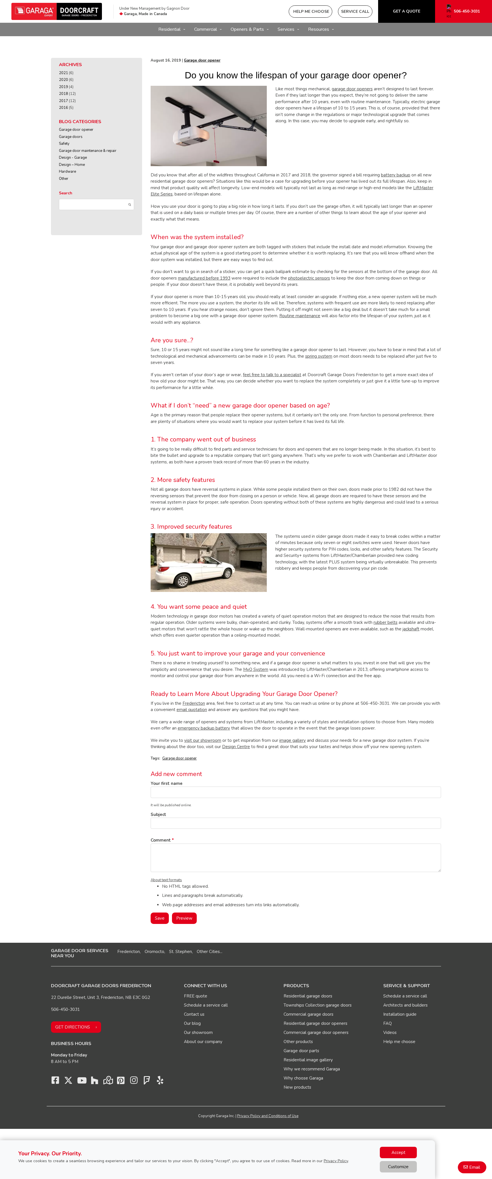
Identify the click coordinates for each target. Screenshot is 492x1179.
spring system (318, 356)
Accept (398, 1152)
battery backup (395, 175)
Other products (298, 1041)
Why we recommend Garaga (312, 1069)
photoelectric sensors (309, 278)
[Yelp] (160, 1082)
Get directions (72, 1027)
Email (474, 1167)
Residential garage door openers (315, 1023)
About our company (203, 1041)
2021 (63, 73)
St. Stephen (180, 951)
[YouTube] (81, 1082)
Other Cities (208, 951)
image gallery (292, 740)
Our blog (192, 1023)
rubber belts (385, 622)
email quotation (192, 709)
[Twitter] (68, 1082)
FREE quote (195, 996)
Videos (390, 1032)
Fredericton (194, 703)
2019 (63, 86)
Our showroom (198, 1032)
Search (65, 193)
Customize (398, 1167)
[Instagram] (134, 1082)
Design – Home (72, 164)
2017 (63, 100)
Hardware (67, 171)
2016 (63, 107)
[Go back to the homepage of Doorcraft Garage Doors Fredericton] (56, 11)
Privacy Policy (336, 1161)
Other (63, 178)
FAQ (387, 1023)
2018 (63, 93)
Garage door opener (76, 129)
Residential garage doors (308, 996)
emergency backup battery (204, 728)
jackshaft (411, 629)
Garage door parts (301, 1051)
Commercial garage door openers (316, 1032)
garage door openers (352, 89)
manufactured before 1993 (204, 278)
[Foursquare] (147, 1082)
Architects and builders (405, 1005)
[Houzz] (94, 1082)
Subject (158, 814)
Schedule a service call (206, 1005)
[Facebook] (55, 1082)
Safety (64, 143)
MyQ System (255, 669)
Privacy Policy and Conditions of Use (267, 1116)
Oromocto (154, 951)
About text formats (166, 880)
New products (297, 1087)
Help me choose (399, 1041)
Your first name (167, 783)
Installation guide (400, 1014)
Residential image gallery (308, 1060)
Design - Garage (73, 157)
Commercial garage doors (308, 1014)
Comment (161, 840)
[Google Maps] (107, 1082)
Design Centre (236, 747)
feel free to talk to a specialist (272, 375)
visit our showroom (202, 740)
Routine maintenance (299, 316)
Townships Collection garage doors (318, 1005)
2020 (63, 79)
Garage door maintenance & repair (87, 150)
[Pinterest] (120, 1082)
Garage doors (71, 136)
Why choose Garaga (303, 1078)
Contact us (194, 1014)
